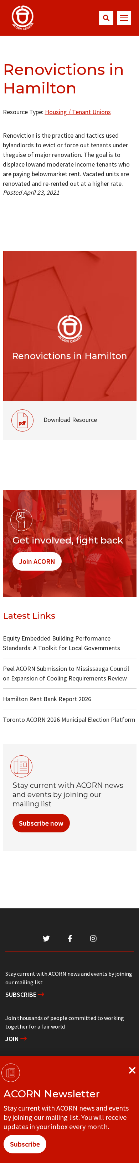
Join (12, 1039)
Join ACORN (37, 561)
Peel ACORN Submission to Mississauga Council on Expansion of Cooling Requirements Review (66, 673)
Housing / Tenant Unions (78, 112)
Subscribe (21, 994)
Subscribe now (41, 822)
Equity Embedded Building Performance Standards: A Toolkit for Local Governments (61, 643)
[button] (106, 18)
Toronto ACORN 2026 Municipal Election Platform (69, 719)
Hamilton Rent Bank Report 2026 (47, 699)
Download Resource (50, 412)
